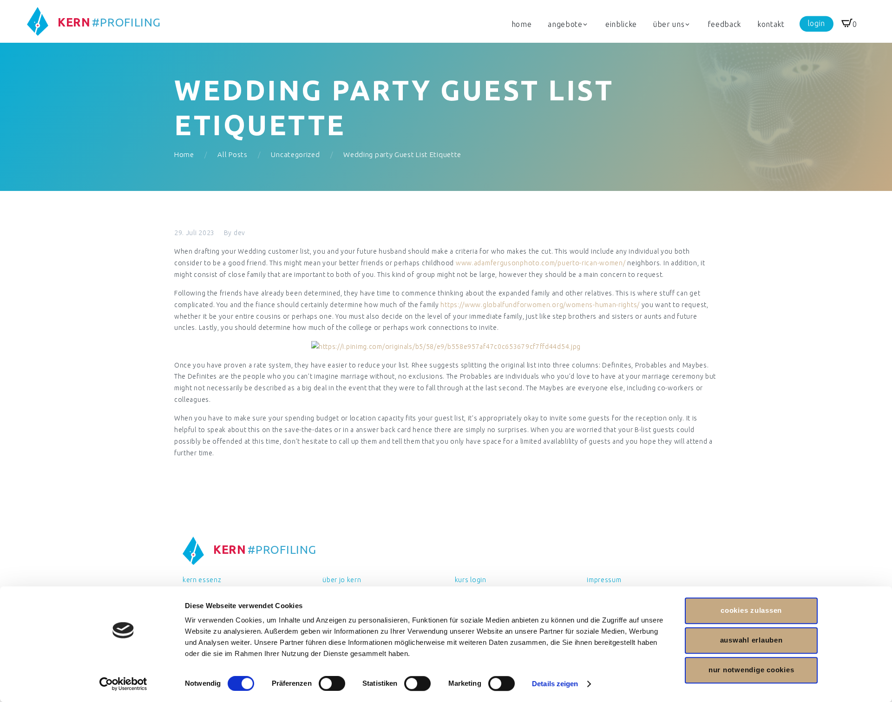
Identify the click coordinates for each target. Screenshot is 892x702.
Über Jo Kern (341, 580)
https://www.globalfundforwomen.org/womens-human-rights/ (540, 304)
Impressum (604, 580)
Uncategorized (295, 154)
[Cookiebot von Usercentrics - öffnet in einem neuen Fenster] (123, 684)
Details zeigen (555, 684)
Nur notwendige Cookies (751, 670)
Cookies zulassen (751, 610)
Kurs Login (470, 580)
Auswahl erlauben (751, 640)
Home (184, 154)
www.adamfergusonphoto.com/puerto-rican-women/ (541, 263)
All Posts (232, 154)
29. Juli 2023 (194, 232)
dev (239, 232)
